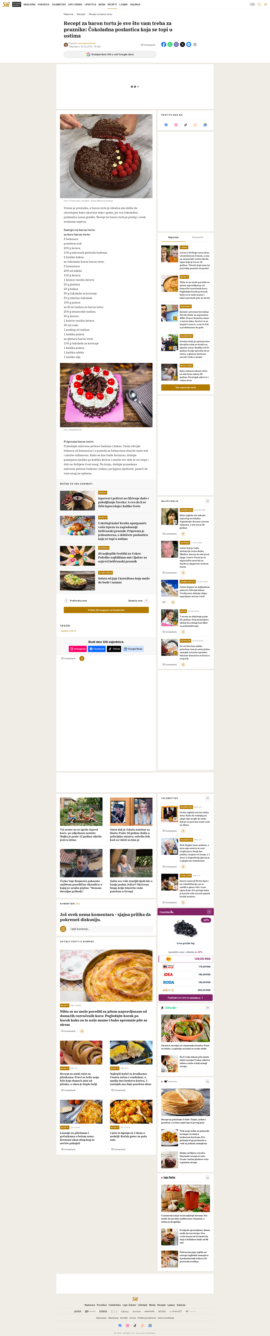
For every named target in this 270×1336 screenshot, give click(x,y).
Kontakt (124, 1318)
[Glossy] (125, 1311)
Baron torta (68, 631)
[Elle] (114, 1311)
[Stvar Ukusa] (190, 1311)
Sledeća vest (135, 600)
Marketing (113, 1318)
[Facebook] (166, 125)
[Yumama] (176, 1311)
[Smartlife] (149, 1311)
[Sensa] (162, 1311)
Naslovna (68, 14)
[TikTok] (185, 125)
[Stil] (6, 4)
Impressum (101, 1318)
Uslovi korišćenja (166, 1318)
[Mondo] (90, 1311)
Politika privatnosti (147, 1318)
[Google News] (205, 125)
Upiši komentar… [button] (80, 929)
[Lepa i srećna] (137, 1311)
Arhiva (133, 1318)
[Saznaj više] (207, 1007)
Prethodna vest (78, 600)
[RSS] (195, 125)
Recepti (81, 14)
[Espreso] (103, 1311)
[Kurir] (77, 1311)
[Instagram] (176, 125)
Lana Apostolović (87, 43)
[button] (148, 44)
